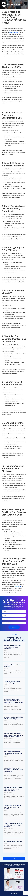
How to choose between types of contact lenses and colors (13, 753)
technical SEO (18, 586)
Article (5, 650)
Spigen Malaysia (7, 772)
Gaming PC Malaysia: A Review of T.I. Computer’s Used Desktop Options (14, 789)
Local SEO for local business (13, 841)
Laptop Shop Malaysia (8, 828)
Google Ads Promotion (8, 738)
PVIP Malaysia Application (9, 704)
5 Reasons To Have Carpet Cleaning (12, 665)
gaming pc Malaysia (8, 792)
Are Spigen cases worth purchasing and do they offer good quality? (13, 769)
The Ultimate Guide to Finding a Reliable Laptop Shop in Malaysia (13, 825)
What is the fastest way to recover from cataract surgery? (12, 807)
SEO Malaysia (14, 893)
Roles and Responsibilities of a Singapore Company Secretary (13, 647)
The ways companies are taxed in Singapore (12, 682)
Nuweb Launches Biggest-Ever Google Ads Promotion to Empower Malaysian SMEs (14, 735)
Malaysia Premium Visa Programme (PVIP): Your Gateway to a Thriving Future (13, 700)
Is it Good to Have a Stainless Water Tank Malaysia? (13, 718)
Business (6, 668)
